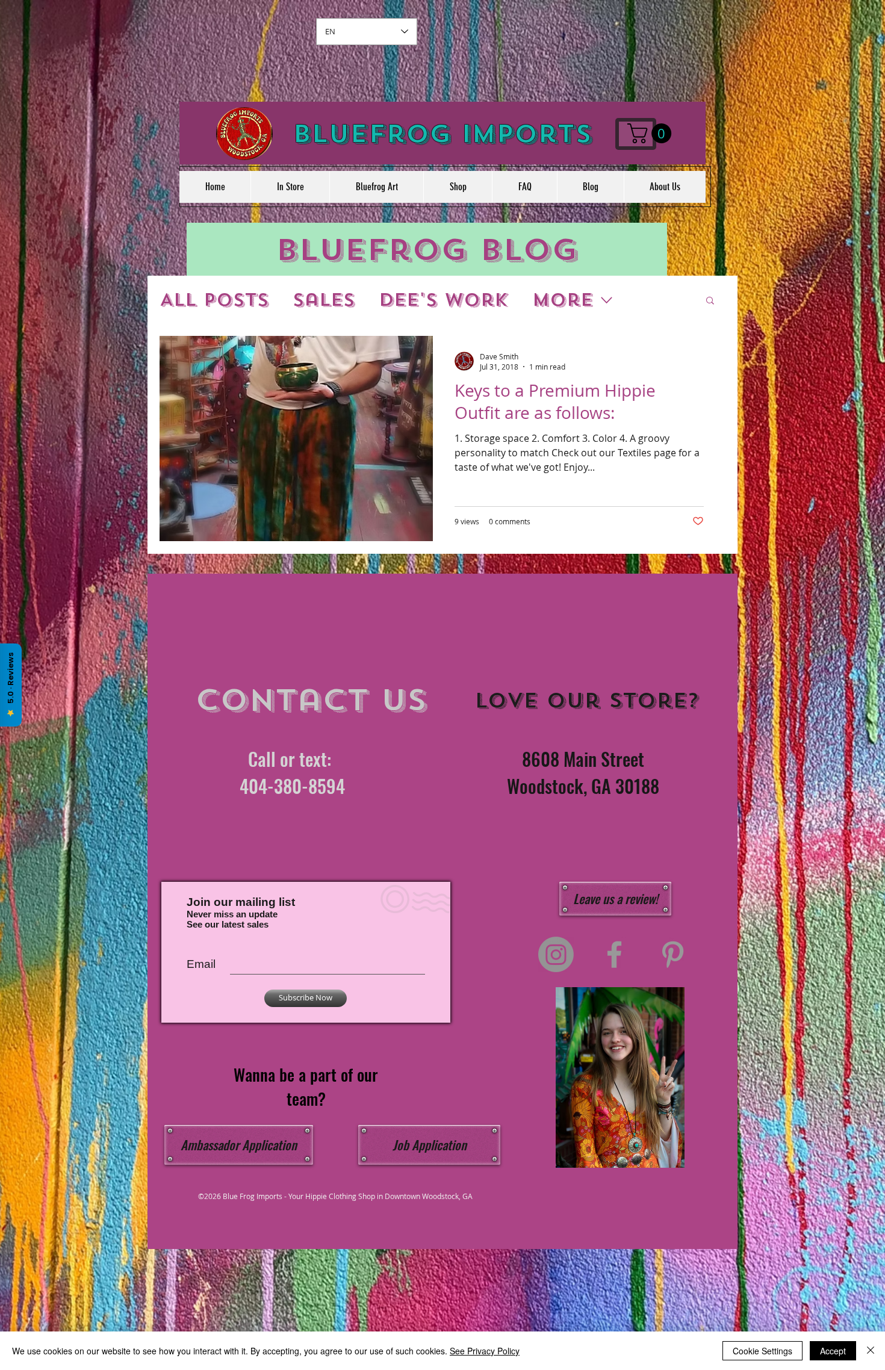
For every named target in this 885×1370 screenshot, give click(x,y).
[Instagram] (556, 954)
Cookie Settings (762, 1351)
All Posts (214, 300)
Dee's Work (443, 300)
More (562, 300)
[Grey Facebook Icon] (614, 954)
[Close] (870, 1350)
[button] (651, 133)
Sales (324, 300)
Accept (833, 1351)
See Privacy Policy (485, 1351)
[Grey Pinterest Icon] (673, 954)
